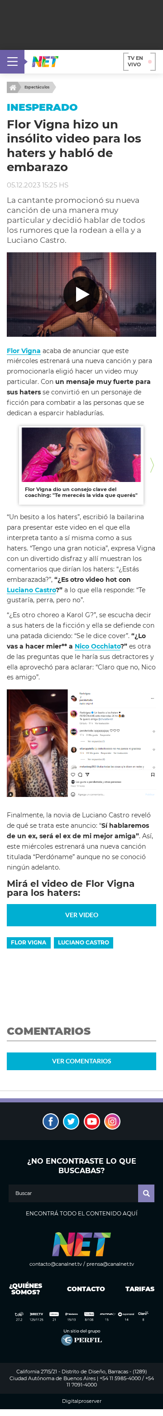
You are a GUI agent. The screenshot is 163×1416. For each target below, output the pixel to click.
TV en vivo (135, 61)
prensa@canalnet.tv (110, 1264)
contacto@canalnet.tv (55, 1264)
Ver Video (81, 915)
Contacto (84, 1289)
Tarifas (139, 1289)
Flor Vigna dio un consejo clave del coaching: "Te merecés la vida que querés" (81, 492)
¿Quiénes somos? (25, 1289)
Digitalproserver (81, 1401)
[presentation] (11, 465)
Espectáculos (36, 87)
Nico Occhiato (97, 646)
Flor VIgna (28, 942)
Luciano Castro (31, 590)
